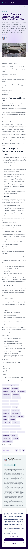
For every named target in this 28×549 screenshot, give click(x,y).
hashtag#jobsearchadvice (6, 422)
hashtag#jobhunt (12, 419)
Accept (14, 539)
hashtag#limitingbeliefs (15, 425)
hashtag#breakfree (15, 388)
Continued (4, 34)
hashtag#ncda (13, 432)
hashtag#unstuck (15, 438)
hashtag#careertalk (5, 400)
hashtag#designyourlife (15, 410)
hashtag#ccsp (15, 407)
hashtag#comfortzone (6, 410)
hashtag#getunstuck (13, 416)
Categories (4, 6)
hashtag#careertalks (14, 400)
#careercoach (5, 385)
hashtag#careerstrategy (16, 397)
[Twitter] (20, 450)
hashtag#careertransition (6, 407)
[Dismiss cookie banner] (23, 511)
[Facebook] (16, 450)
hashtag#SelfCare (14, 435)
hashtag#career (13, 391)
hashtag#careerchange (21, 391)
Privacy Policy (17, 525)
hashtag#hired (5, 419)
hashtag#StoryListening (6, 438)
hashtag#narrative (5, 432)
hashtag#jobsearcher (16, 422)
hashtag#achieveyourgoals (13, 385)
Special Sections (18, 6)
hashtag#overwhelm (21, 432)
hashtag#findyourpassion (15, 413)
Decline (14, 543)
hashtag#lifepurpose (6, 425)
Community (5, 11)
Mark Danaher (8, 37)
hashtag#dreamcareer (6, 413)
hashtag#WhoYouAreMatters (7, 441)
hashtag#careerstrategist (6, 397)
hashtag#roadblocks (6, 435)
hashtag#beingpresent (6, 388)
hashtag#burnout (5, 391)
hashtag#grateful (20, 416)
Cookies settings (14, 536)
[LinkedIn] (23, 450)
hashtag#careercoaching (6, 394)
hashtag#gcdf (5, 416)
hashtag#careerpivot (16, 394)
